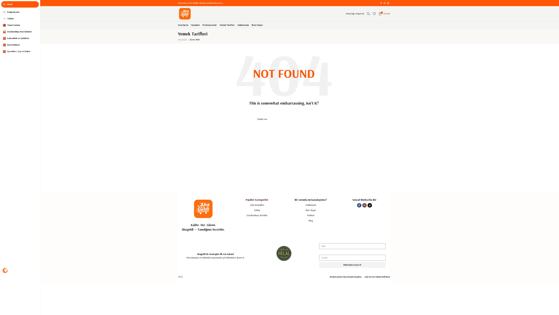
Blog (311, 220)
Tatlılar (257, 210)
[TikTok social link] (388, 3)
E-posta (322, 252)
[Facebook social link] (381, 3)
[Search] (368, 14)
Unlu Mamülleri (257, 204)
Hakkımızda (310, 204)
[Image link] (203, 208)
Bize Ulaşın (311, 210)
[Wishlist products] (374, 14)
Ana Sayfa (182, 39)
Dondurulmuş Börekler (257, 215)
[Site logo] (185, 13)
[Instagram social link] (384, 3)
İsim (321, 240)
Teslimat (311, 215)
